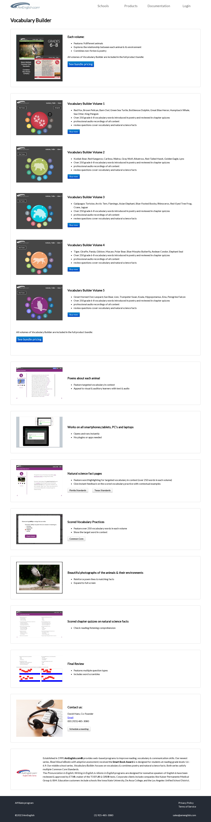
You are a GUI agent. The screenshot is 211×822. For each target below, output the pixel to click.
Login (186, 6)
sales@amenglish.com (184, 815)
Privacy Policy (186, 802)
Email (70, 717)
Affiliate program (24, 802)
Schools (103, 6)
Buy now (74, 131)
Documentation (159, 6)
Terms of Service (187, 806)
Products (130, 6)
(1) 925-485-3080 (103, 815)
